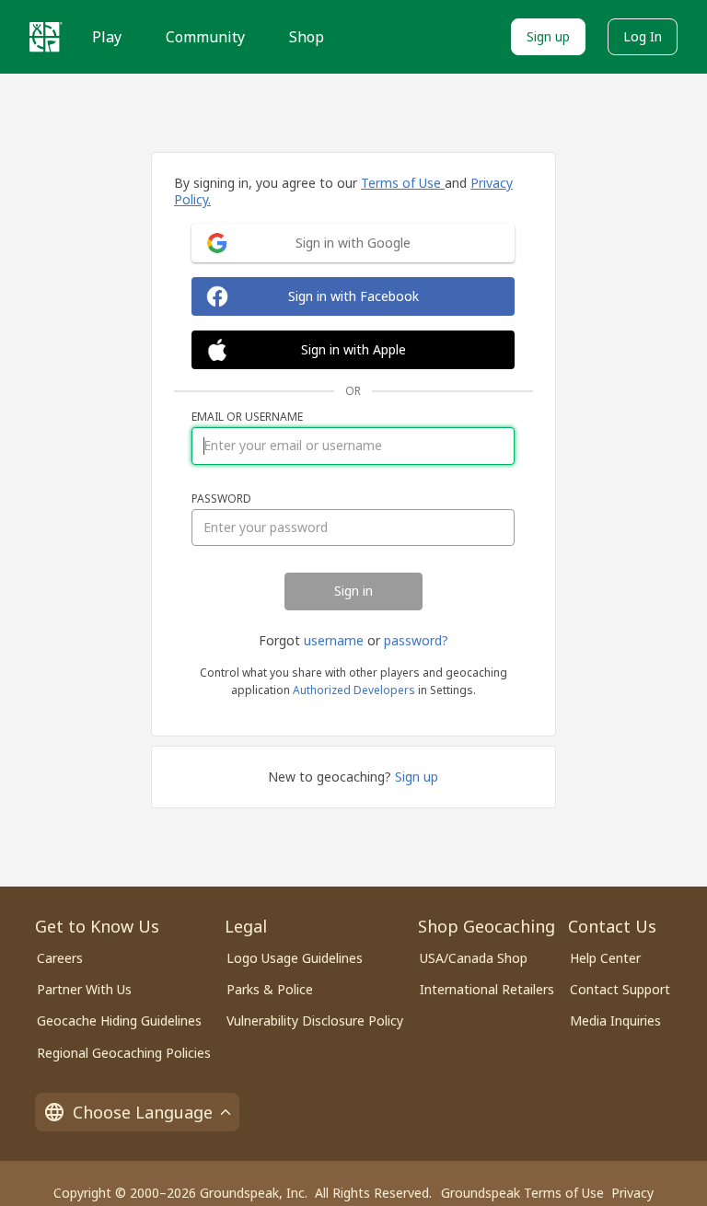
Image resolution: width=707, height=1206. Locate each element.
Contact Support (620, 989)
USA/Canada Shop (473, 958)
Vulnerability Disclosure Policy (314, 1020)
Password (221, 499)
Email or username (247, 417)
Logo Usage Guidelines (294, 958)
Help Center (605, 958)
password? (416, 640)
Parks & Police (269, 989)
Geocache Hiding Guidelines (119, 1020)
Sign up (548, 36)
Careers (60, 958)
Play (107, 37)
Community (205, 37)
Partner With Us (84, 989)
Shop (306, 37)
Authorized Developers (354, 690)
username (334, 640)
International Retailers (487, 989)
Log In (642, 36)
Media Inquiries (615, 1020)
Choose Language (143, 1112)
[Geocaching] (46, 36)
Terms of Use (403, 182)
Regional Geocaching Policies (124, 1052)
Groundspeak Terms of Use (522, 1192)
